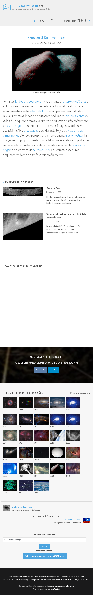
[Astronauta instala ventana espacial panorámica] (57, 435)
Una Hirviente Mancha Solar (22, 507)
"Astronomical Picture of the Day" (71, 576)
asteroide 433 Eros (74, 101)
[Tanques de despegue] (41, 485)
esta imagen (14, 125)
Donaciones (23, 586)
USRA (87, 579)
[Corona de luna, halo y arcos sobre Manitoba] (57, 402)
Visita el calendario (80, 393)
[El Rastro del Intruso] (26, 485)
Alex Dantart (55, 589)
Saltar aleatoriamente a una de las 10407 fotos (44, 556)
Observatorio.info (24, 576)
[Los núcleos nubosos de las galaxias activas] (73, 419)
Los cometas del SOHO (72, 519)
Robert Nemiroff (61, 579)
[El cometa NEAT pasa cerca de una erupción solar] (10, 468)
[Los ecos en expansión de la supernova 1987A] (73, 402)
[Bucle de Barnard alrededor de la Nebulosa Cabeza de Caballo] (73, 435)
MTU (69, 579)
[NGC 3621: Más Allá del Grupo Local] (26, 419)
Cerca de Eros (53, 188)
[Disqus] (46, 301)
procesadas (31, 130)
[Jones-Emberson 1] (10, 402)
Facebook (40, 370)
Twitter (54, 370)
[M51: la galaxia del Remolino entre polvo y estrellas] (10, 435)
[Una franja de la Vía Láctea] (73, 468)
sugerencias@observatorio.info (62, 586)
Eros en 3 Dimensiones (46, 37)
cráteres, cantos (76, 116)
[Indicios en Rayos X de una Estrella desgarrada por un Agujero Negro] (73, 452)
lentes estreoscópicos (29, 101)
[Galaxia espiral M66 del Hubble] (41, 402)
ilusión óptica (74, 135)
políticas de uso (40, 579)
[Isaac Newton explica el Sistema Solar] (26, 468)
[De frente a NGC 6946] (10, 419)
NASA (18, 579)
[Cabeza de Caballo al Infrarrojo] (41, 468)
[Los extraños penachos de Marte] (57, 419)
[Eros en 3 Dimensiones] (57, 468)
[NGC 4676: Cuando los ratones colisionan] (10, 452)
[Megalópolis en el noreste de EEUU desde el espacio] (41, 419)
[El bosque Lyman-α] (10, 485)
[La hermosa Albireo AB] (26, 402)
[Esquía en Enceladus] (57, 452)
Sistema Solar (41, 150)
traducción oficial (41, 576)
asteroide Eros (39, 111)
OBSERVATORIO (28, 6)
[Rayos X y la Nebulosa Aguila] (26, 452)
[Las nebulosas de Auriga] (26, 435)
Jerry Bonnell (79, 579)
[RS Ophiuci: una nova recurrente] (41, 452)
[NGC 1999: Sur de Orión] (41, 435)
